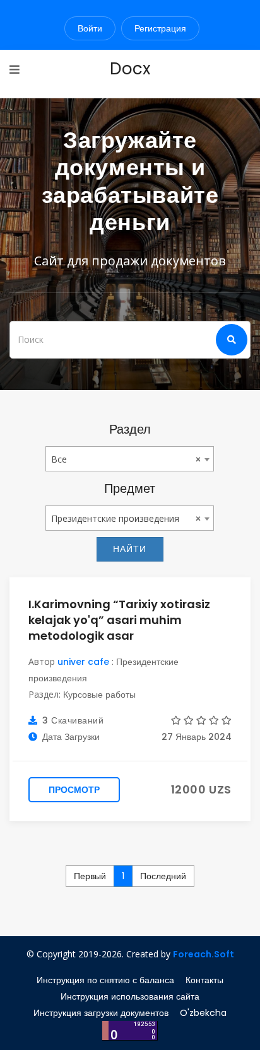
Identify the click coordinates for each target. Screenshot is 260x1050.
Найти (129, 549)
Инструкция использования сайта (130, 996)
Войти (90, 28)
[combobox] (129, 458)
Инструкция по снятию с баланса (105, 980)
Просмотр (74, 789)
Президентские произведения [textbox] (115, 518)
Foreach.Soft (203, 954)
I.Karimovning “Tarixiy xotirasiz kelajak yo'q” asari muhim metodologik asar (119, 619)
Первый (90, 876)
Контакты (204, 980)
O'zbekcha (203, 1013)
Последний (163, 876)
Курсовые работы (99, 694)
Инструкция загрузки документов (100, 1013)
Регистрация (160, 28)
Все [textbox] (59, 459)
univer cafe (83, 661)
